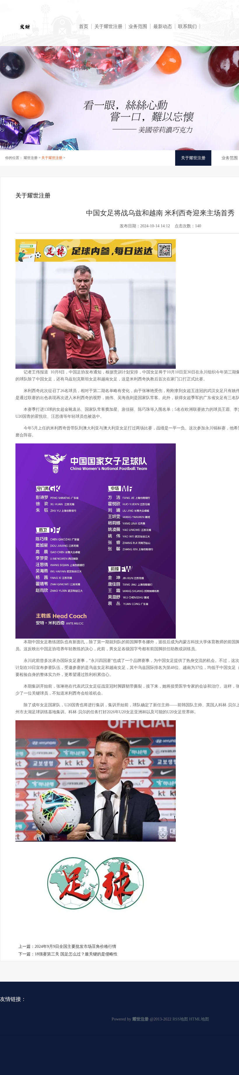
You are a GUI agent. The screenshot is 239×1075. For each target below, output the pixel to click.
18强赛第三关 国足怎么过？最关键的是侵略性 (76, 954)
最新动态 (162, 26)
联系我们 (187, 26)
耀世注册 (31, 158)
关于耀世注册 (108, 26)
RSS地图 (180, 1019)
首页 (83, 26)
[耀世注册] (43, 26)
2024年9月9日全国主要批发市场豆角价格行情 (75, 946)
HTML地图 (199, 1019)
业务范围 (138, 26)
